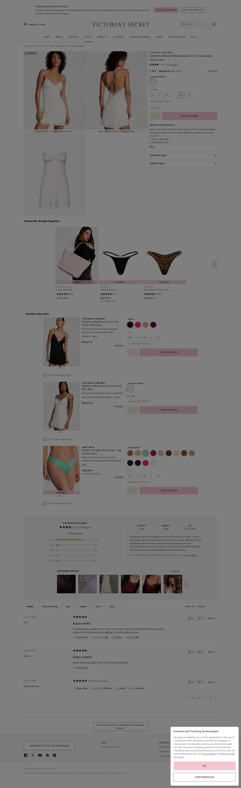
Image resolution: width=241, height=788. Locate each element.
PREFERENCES (204, 777)
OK (205, 765)
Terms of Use (228, 753)
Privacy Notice (208, 753)
